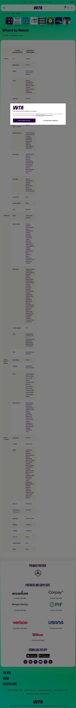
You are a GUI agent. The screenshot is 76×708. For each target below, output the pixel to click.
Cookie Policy (40, 115)
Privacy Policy (48, 115)
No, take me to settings (51, 120)
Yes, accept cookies (24, 120)
